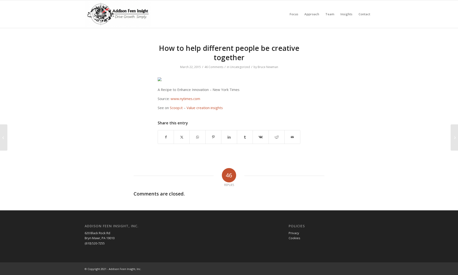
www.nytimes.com (185, 98)
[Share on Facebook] (166, 137)
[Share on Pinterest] (213, 137)
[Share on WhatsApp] (197, 137)
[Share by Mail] (292, 137)
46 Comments (213, 67)
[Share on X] (181, 137)
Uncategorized (240, 67)
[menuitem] (293, 14)
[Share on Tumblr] (245, 137)
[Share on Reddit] (276, 137)
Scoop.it (176, 107)
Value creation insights (205, 107)
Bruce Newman (268, 67)
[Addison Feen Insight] (118, 14)
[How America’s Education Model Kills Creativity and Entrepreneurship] (3, 137)
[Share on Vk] (260, 137)
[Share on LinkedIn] (229, 137)
